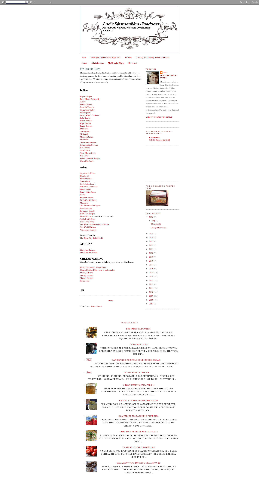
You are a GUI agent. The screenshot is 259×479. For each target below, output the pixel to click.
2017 (151, 264)
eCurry (83, 101)
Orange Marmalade (158, 227)
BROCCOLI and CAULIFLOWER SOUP (138, 400)
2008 (151, 299)
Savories (128, 57)
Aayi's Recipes (86, 96)
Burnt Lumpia (85, 178)
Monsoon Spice (86, 136)
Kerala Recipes (86, 126)
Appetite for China (87, 173)
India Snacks (85, 118)
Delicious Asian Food (89, 186)
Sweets (84, 62)
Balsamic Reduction (138, 328)
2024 (151, 237)
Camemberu (85, 181)
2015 (151, 272)
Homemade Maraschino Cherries (139, 416)
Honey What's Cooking (89, 115)
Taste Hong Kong (87, 221)
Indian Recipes (86, 120)
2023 (151, 241)
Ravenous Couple (87, 211)
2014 (151, 276)
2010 (151, 292)
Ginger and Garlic (87, 109)
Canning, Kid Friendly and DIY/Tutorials (152, 57)
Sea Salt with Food (87, 219)
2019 (151, 257)
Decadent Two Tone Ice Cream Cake (139, 462)
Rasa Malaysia (86, 208)
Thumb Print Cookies (136, 372)
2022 (151, 245)
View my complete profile (159, 117)
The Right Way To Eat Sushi (91, 238)
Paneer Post (84, 280)
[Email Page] (82, 290)
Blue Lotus (84, 175)
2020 (151, 253)
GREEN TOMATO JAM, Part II (138, 384)
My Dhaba (84, 139)
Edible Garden (86, 104)
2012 (151, 284)
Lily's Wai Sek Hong (88, 200)
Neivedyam (84, 131)
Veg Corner (84, 155)
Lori (165, 72)
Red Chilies (85, 147)
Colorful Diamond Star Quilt (159, 140)
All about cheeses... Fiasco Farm (93, 267)
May (154, 220)
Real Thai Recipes (87, 213)
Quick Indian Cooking (89, 145)
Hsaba (82, 194)
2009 (151, 296)
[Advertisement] (161, 163)
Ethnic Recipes (97, 62)
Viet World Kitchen (88, 227)
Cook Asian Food (87, 184)
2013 (151, 280)
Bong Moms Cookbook (89, 99)
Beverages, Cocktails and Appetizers (105, 57)
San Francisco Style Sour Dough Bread (136, 360)
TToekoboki (156, 223)
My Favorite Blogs (116, 62)
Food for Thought (87, 107)
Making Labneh (86, 275)
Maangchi (84, 202)
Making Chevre (86, 272)
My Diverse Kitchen (88, 142)
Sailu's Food (85, 150)
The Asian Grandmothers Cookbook (94, 224)
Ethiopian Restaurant (89, 252)
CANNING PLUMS (139, 344)
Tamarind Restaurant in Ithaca (138, 431)
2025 (151, 233)
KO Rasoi (84, 128)
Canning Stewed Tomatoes (139, 447)
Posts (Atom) (96, 306)
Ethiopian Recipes (87, 249)
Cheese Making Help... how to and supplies (97, 270)
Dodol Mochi (85, 189)
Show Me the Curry (88, 153)
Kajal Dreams (85, 123)
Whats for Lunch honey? (90, 158)
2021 (151, 249)
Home (84, 57)
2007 (151, 303)
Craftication (154, 137)
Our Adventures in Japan (90, 205)
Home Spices (85, 112)
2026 (151, 217)
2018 (151, 260)
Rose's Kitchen (86, 216)
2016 (151, 268)
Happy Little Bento (88, 192)
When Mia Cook (87, 161)
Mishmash (84, 134)
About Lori (132, 62)
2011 (151, 288)
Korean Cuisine (86, 197)
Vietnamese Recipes (88, 229)
